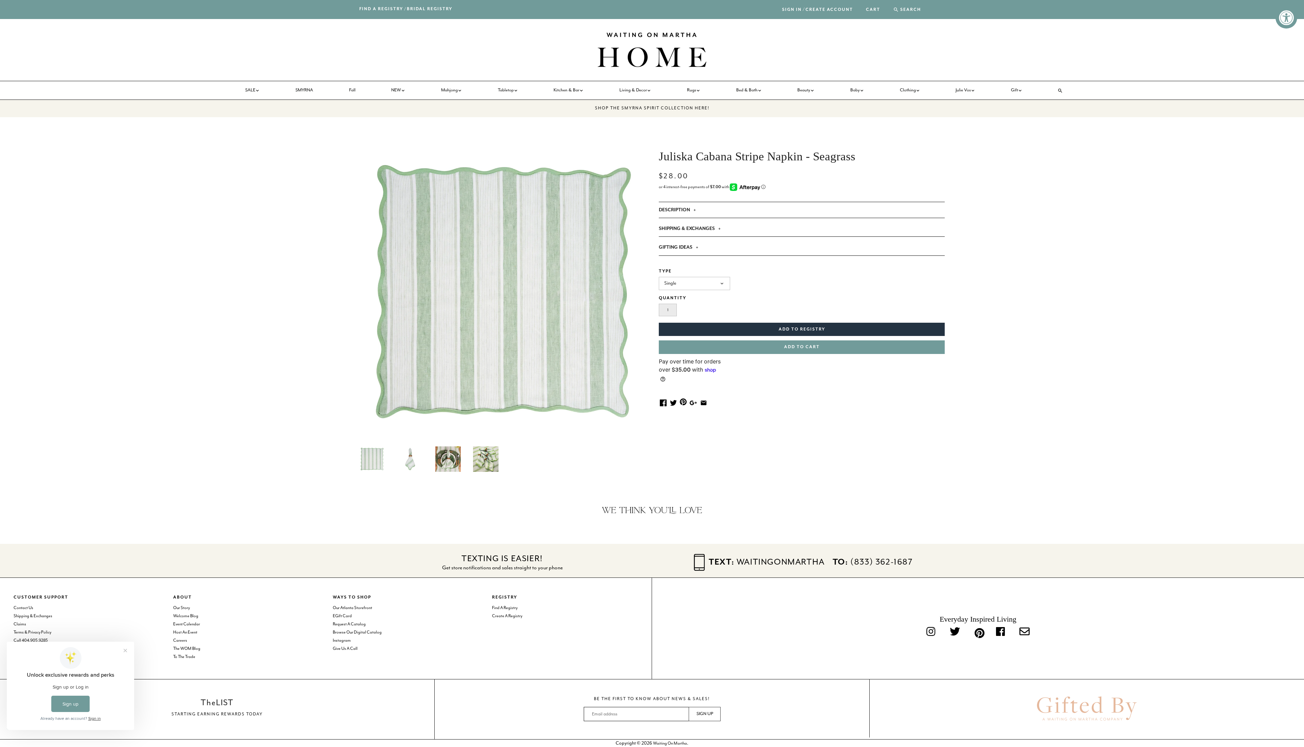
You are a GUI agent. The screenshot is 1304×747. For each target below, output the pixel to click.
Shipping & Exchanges (33, 616)
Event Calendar (186, 624)
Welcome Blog (185, 616)
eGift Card (342, 616)
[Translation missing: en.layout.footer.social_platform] (1024, 632)
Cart (873, 9)
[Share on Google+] (693, 402)
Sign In (792, 9)
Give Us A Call (345, 648)
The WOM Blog (186, 648)
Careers (180, 640)
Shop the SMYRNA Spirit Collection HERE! (652, 108)
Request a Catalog (349, 624)
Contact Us (23, 607)
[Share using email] (703, 402)
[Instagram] (930, 632)
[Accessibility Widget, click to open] (1286, 18)
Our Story (181, 607)
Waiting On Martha (670, 743)
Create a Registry (507, 616)
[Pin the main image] (683, 401)
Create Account (829, 9)
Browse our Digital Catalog (357, 632)
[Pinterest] (978, 632)
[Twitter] (955, 632)
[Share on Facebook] (663, 402)
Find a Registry (381, 9)
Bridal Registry (429, 9)
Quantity (672, 298)
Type (665, 271)
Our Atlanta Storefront (352, 607)
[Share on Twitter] (673, 402)
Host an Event (185, 632)
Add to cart (802, 347)
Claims (20, 624)
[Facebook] (1000, 632)
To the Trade (184, 656)
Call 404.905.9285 (31, 640)
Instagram (342, 640)
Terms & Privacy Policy (32, 632)
